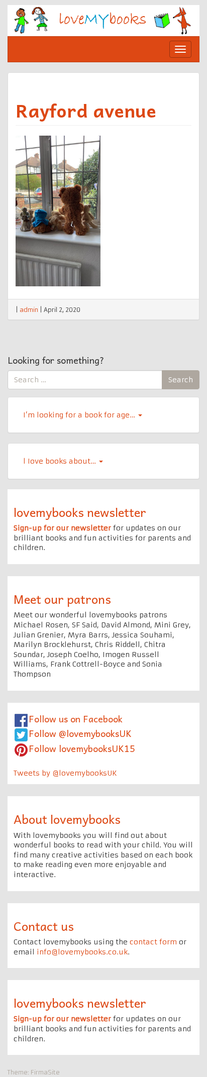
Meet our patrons (62, 598)
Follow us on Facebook (76, 718)
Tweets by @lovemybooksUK (65, 773)
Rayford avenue (86, 110)
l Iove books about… (60, 461)
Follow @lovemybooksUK (80, 733)
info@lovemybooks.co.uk (82, 951)
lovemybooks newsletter (80, 511)
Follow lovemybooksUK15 (82, 748)
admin (29, 309)
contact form (153, 941)
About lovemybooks (67, 818)
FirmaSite (45, 1072)
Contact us (44, 925)
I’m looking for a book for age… (80, 414)
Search (180, 379)
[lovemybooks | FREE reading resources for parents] (103, 20)
